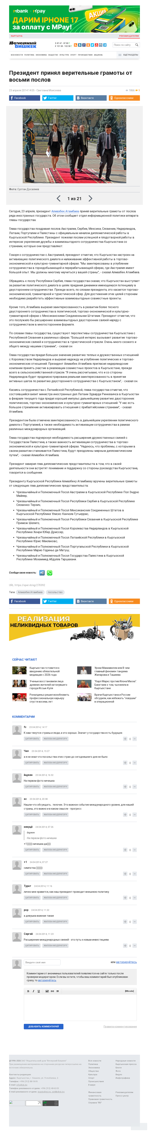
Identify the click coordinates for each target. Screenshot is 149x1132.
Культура (64, 55)
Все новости (17, 55)
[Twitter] (92, 45)
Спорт (73, 55)
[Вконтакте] (79, 45)
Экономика (41, 55)
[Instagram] (100, 45)
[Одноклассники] (88, 45)
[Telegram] (104, 45)
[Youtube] (96, 45)
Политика (29, 55)
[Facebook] (84, 45)
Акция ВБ (98, 55)
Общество (53, 55)
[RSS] (75, 45)
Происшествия (85, 55)
